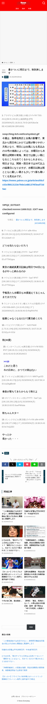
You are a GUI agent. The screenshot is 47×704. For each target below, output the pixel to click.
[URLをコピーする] (41, 464)
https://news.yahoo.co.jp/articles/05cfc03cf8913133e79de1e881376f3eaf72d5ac (23, 184)
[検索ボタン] (44, 3)
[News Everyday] (24, 3)
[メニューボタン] (3, 3)
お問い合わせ (15, 696)
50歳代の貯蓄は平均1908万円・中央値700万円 (19, 650)
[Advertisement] (23, 36)
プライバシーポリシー (28, 696)
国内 (6, 77)
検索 (31, 627)
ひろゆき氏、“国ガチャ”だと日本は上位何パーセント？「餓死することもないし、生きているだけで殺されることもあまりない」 (23, 658)
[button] (5, 464)
